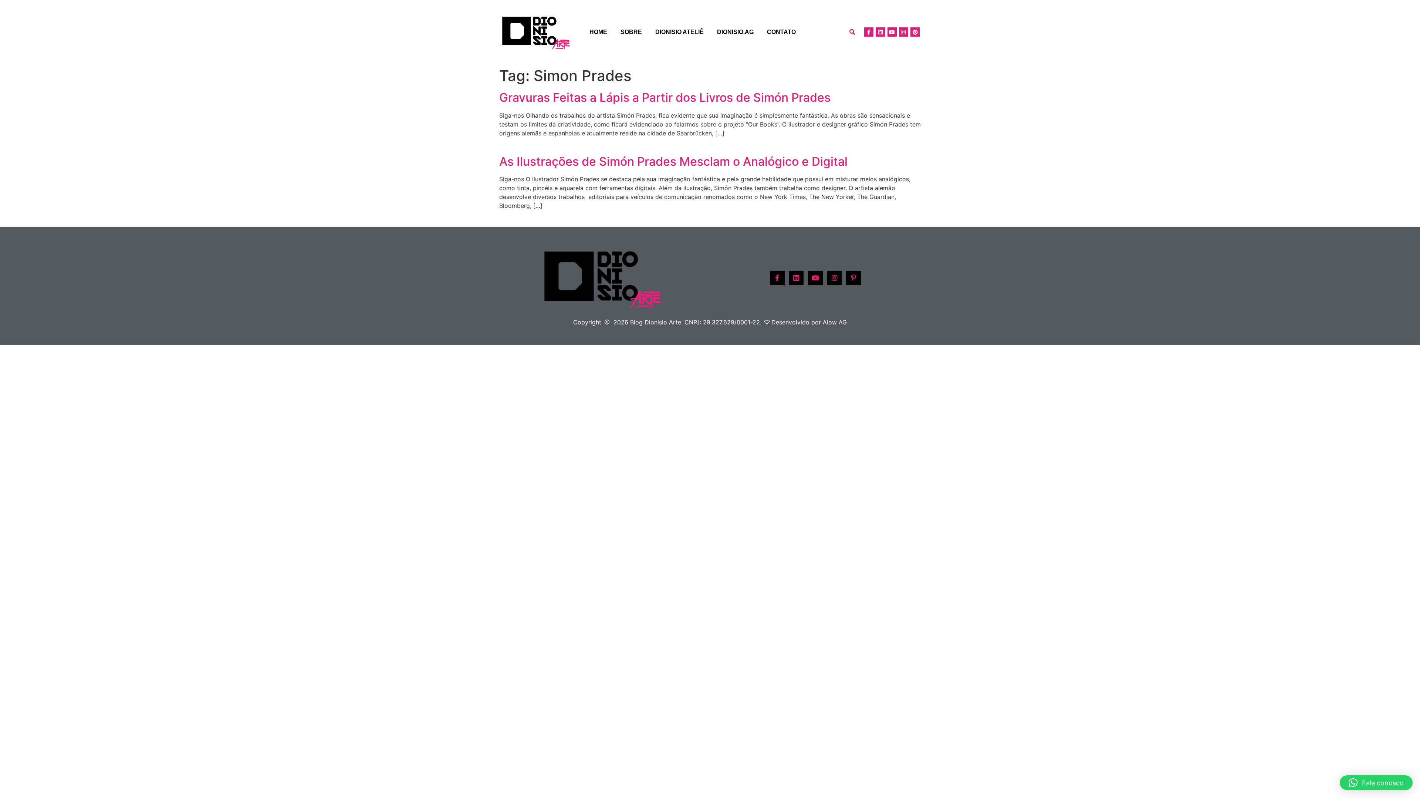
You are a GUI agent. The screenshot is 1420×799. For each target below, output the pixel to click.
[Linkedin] (880, 32)
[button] (852, 32)
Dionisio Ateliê (679, 32)
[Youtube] (892, 32)
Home (598, 32)
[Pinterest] (915, 32)
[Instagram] (903, 32)
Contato (781, 32)
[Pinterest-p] (853, 278)
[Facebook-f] (868, 32)
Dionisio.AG (735, 32)
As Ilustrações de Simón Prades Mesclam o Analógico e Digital (673, 161)
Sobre (631, 32)
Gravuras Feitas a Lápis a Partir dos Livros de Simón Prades (665, 97)
